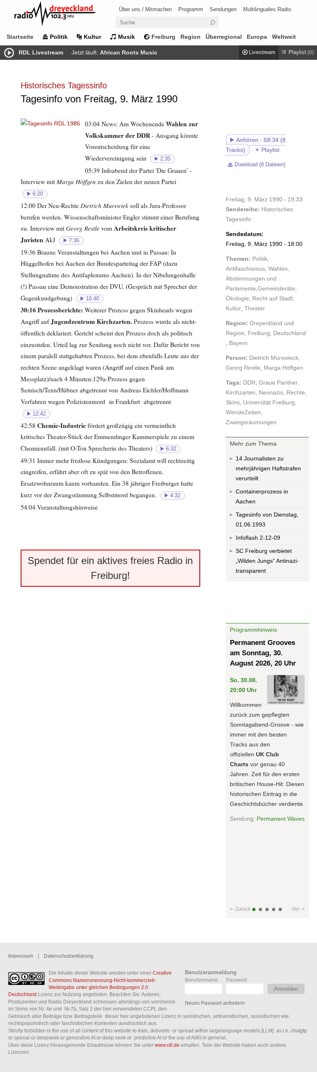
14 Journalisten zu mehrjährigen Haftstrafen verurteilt (268, 468)
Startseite (20, 36)
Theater (254, 308)
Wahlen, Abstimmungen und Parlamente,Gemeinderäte (260, 278)
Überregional (224, 36)
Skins (233, 402)
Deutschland (289, 333)
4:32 (175, 495)
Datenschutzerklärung (68, 956)
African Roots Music (128, 52)
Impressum (20, 956)
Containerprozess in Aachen (262, 496)
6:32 (171, 449)
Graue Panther (278, 382)
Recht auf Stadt (272, 298)
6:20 (38, 194)
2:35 (165, 159)
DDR (249, 382)
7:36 (74, 240)
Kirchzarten (240, 392)
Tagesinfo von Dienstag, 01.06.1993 (267, 519)
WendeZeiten (243, 412)
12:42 (39, 414)
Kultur (92, 36)
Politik (59, 36)
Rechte (295, 392)
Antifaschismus (245, 268)
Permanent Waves (281, 818)
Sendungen (223, 9)
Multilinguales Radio (267, 9)
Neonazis (271, 392)
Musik (126, 36)
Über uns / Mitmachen (145, 9)
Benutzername (201, 979)
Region (190, 36)
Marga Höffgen (283, 367)
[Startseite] (66, 15)
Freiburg (163, 36)
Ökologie (237, 298)
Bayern (238, 343)
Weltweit (284, 36)
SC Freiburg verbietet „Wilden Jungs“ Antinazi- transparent (267, 561)
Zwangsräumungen (251, 422)
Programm (190, 9)
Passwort (236, 979)
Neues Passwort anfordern (215, 1003)
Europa (257, 36)
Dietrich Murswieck (273, 357)
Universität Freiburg (269, 402)
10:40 (92, 299)
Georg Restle (243, 367)
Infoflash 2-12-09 (258, 537)
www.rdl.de (167, 1045)
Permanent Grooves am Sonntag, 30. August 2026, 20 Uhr (263, 653)
